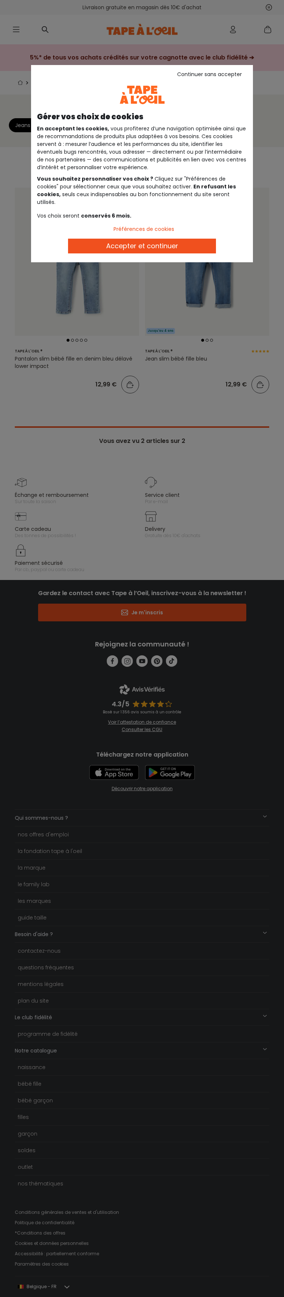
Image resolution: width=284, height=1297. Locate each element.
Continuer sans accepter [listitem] (209, 74)
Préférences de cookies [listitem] (144, 229)
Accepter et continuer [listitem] (142, 245)
